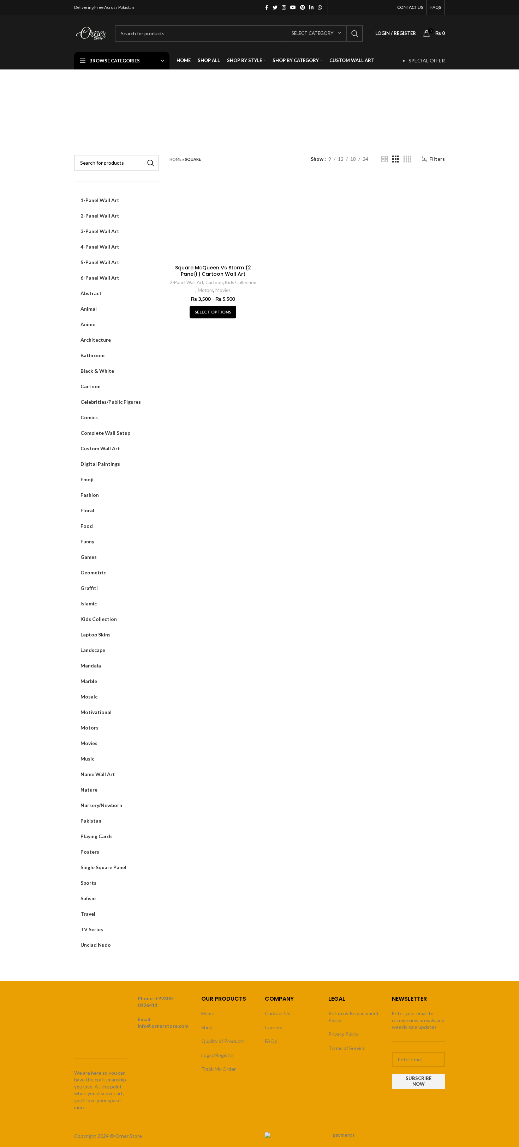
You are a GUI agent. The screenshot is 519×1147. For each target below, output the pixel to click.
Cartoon (214, 282)
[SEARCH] (355, 33)
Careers (273, 1027)
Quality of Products (223, 1041)
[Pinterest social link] (302, 7)
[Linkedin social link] (311, 7)
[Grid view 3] (395, 159)
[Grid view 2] (384, 159)
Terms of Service (346, 1048)
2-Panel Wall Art (186, 282)
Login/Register (217, 1055)
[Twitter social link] (275, 7)
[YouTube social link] (293, 7)
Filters (437, 159)
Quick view (251, 186)
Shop (207, 1027)
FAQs (271, 1041)
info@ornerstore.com (163, 1026)
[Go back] (83, 105)
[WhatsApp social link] (320, 7)
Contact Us (277, 1013)
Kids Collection (240, 282)
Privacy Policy (343, 1034)
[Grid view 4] (407, 159)
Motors (205, 290)
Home (175, 159)
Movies (223, 290)
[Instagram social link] (284, 7)
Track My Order (218, 1069)
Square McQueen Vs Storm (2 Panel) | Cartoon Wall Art (213, 270)
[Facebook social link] (266, 7)
